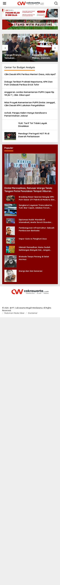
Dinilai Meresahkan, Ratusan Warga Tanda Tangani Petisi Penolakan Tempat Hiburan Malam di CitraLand (28, 190)
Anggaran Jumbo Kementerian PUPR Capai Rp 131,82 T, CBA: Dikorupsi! (29, 93)
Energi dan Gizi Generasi (30, 271)
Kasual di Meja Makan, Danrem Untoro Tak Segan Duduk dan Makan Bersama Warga (42, 56)
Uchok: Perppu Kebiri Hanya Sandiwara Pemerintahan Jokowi (25, 114)
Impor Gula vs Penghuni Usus (33, 239)
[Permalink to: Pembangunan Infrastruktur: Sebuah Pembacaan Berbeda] (10, 230)
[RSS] (30, 298)
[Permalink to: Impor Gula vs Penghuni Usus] (10, 240)
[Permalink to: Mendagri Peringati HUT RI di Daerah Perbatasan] (10, 135)
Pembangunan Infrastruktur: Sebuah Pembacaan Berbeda (36, 229)
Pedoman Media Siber (14, 313)
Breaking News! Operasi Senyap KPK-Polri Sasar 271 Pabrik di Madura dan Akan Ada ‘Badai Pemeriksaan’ (36, 198)
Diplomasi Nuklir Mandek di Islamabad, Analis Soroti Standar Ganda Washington (35, 221)
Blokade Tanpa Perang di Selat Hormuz (34, 257)
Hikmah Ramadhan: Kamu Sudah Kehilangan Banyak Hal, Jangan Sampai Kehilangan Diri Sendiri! (34, 248)
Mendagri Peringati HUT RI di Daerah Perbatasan (33, 135)
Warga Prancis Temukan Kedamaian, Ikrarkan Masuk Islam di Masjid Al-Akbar (16, 56)
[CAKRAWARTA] (30, 3)
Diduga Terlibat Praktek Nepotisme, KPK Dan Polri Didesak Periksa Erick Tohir (28, 83)
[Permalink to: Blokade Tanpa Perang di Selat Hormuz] (10, 261)
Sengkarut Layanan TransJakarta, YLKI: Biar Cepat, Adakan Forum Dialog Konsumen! (35, 206)
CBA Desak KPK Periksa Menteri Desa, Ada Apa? (30, 74)
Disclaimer (32, 313)
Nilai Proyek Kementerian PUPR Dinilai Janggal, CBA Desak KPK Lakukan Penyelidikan (29, 104)
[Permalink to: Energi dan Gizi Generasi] (10, 275)
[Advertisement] (30, 450)
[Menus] (4, 3)
